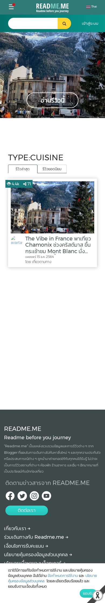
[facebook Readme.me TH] (10, 497)
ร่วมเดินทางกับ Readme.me (34, 537)
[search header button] (64, 23)
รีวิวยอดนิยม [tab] (52, 168)
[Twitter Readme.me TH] (22, 497)
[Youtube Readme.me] (46, 497)
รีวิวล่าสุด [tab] (23, 168)
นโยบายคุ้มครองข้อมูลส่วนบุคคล (36, 555)
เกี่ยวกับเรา (15, 528)
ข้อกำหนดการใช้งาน (63, 575)
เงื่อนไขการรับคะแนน (24, 546)
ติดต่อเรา (27, 510)
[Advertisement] (52, 337)
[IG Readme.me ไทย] (34, 497)
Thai (93, 6)
